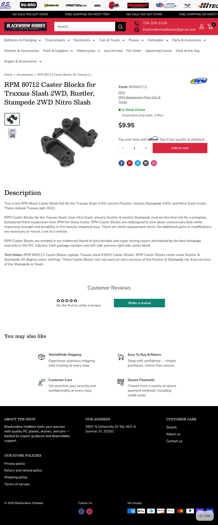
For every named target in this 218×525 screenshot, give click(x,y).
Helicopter (156, 40)
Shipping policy (15, 477)
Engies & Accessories (20, 61)
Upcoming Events (158, 50)
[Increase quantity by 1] (145, 148)
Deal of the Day (188, 50)
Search (171, 427)
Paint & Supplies (55, 50)
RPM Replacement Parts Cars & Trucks (140, 99)
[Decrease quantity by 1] (123, 148)
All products (25, 75)
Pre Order (133, 50)
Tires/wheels (55, 40)
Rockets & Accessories (21, 50)
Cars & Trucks (109, 40)
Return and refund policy (23, 470)
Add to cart (180, 148)
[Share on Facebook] (122, 163)
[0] (210, 26)
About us (173, 434)
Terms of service (17, 484)
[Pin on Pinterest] (130, 163)
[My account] (201, 26)
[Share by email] (146, 163)
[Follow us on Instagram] (154, 163)
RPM (122, 93)
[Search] (120, 26)
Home (8, 75)
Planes (134, 40)
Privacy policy (14, 463)
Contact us (174, 441)
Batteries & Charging (20, 40)
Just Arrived (113, 50)
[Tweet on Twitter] (138, 163)
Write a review (139, 303)
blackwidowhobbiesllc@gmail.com (169, 29)
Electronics (82, 40)
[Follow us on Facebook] (81, 511)
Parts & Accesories (186, 40)
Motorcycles (86, 50)
